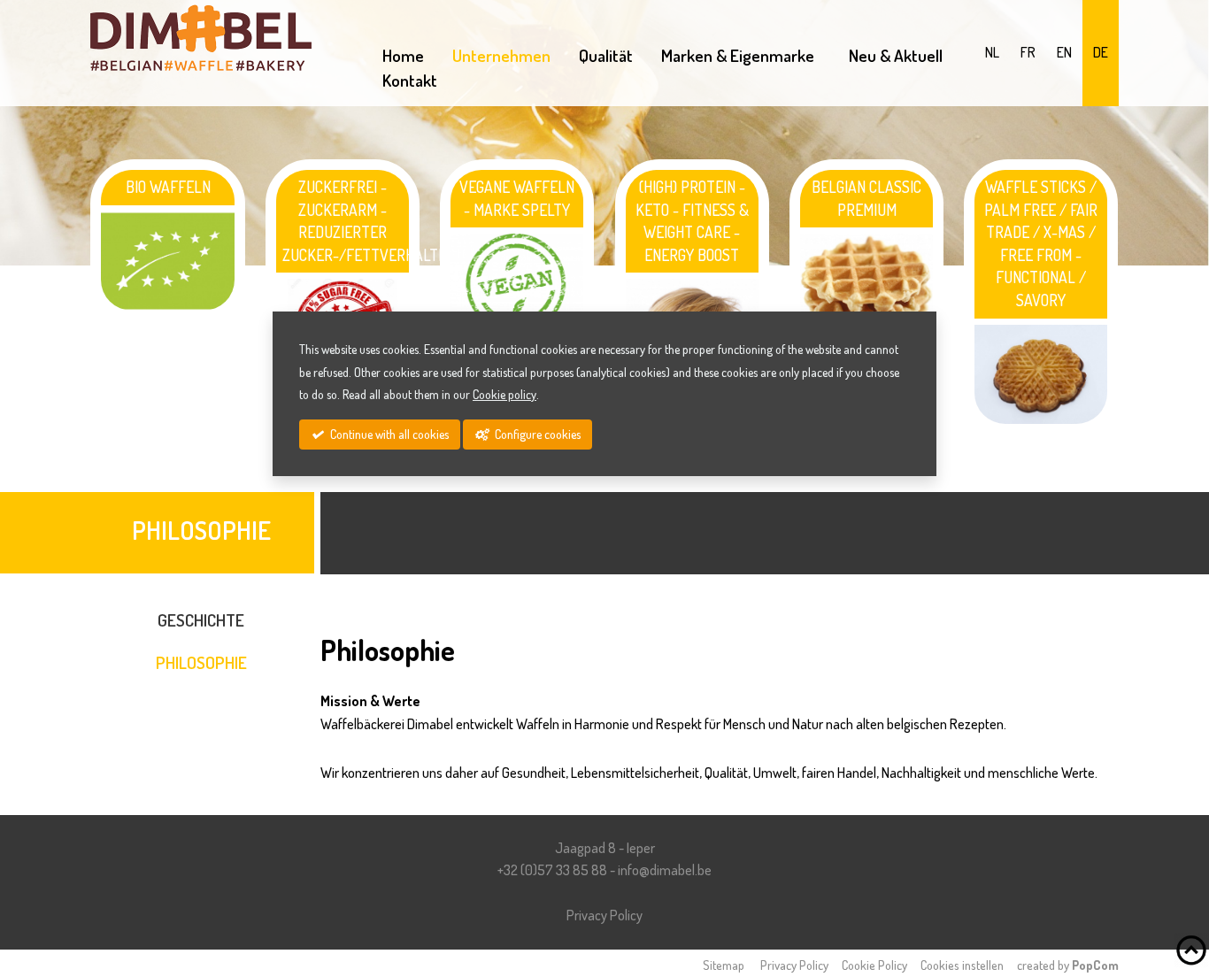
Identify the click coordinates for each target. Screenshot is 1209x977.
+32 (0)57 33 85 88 (552, 870)
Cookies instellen (962, 965)
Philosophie (201, 662)
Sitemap (723, 965)
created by (1068, 965)
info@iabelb (665, 870)
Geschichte (201, 620)
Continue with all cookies (388, 434)
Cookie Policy (874, 965)
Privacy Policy (604, 915)
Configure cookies (536, 434)
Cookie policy (504, 394)
